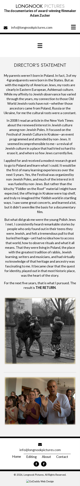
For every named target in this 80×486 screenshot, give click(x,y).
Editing (31, 457)
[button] (36, 464)
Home (16, 456)
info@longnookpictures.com (31, 27)
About (46, 457)
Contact (62, 457)
